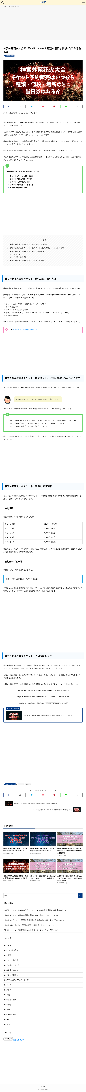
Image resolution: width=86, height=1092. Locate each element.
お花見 (8, 955)
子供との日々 (11, 1000)
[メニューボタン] (83, 2)
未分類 (8, 1005)
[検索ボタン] (2, 2)
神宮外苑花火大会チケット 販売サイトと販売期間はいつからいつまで (37, 248)
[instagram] (44, 1087)
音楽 (8, 1024)
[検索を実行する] (80, 895)
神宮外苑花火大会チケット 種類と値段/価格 (27, 251)
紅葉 (8, 1019)
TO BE (8, 945)
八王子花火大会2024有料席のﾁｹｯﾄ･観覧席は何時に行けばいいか (47, 715)
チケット (21, 784)
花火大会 (28, 784)
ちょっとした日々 (13, 960)
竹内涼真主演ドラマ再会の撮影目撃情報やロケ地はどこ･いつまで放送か (31, 915)
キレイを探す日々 (13, 975)
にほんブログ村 (18, 1040)
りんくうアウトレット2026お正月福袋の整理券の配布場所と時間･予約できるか (34, 920)
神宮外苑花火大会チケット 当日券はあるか (27, 260)
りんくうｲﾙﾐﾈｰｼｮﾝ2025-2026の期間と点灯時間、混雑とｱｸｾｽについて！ (31, 925)
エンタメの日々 (12, 970)
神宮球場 (17, 254)
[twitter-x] (42, 1087)
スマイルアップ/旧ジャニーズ (17, 980)
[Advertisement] (43, 23)
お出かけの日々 (10, 55)
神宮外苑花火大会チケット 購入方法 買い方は (28, 244)
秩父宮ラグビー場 (20, 257)
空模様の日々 (11, 1014)
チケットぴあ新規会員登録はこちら (26, 330)
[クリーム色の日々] (43, 2)
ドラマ (8, 985)
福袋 (8, 1009)
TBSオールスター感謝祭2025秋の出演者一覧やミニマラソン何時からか (31, 930)
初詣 (8, 995)
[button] (8, 106)
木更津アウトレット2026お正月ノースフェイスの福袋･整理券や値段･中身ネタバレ (35, 910)
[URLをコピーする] (77, 106)
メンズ (8, 990)
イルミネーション (13, 965)
